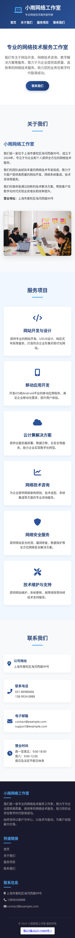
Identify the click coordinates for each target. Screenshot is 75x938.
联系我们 (59, 22)
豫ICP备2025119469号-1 (37, 930)
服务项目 (43, 22)
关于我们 (26, 22)
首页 (13, 22)
